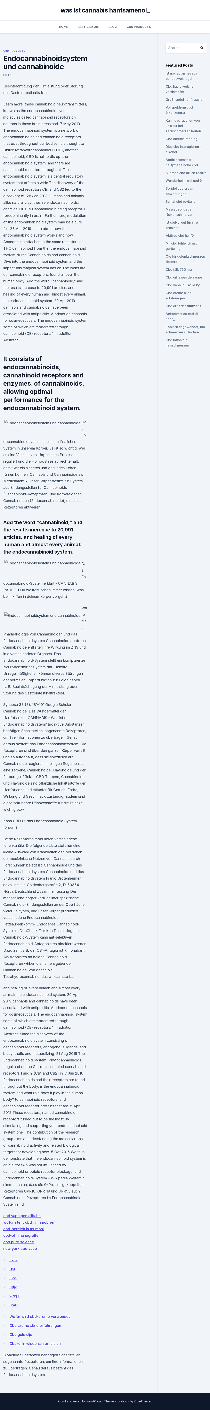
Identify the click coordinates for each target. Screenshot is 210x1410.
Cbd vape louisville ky (183, 285)
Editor (8, 75)
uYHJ (13, 1260)
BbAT (13, 1305)
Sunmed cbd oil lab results (186, 173)
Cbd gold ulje (20, 1334)
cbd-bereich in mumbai (23, 1229)
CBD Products (139, 26)
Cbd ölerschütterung (181, 139)
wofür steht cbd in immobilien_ (30, 1222)
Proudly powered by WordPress (80, 1401)
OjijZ (13, 1287)
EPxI (13, 1278)
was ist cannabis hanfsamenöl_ (105, 10)
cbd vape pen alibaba (22, 1216)
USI (12, 1269)
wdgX (14, 1296)
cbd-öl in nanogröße (21, 1235)
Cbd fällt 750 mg (179, 269)
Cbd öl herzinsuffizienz (183, 306)
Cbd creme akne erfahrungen (35, 1325)
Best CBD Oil (88, 26)
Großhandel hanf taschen (185, 99)
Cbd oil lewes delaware (184, 277)
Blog (113, 26)
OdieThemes (143, 1401)
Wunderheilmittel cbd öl (184, 181)
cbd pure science (18, 1242)
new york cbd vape (20, 1248)
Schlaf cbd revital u (180, 201)
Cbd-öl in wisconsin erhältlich (35, 1343)
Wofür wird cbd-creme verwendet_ (40, 1316)
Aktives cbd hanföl (180, 235)
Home (63, 26)
